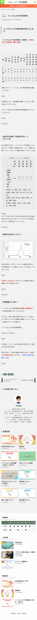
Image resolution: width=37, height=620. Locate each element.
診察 (5, 374)
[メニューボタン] (35, 2)
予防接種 (11, 374)
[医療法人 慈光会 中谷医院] (18, 2)
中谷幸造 (18, 406)
